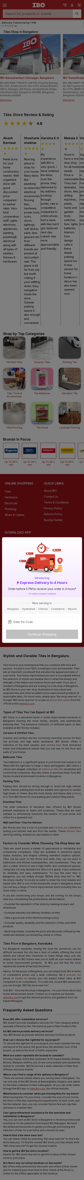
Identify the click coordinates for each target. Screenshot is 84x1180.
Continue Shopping (42, 634)
